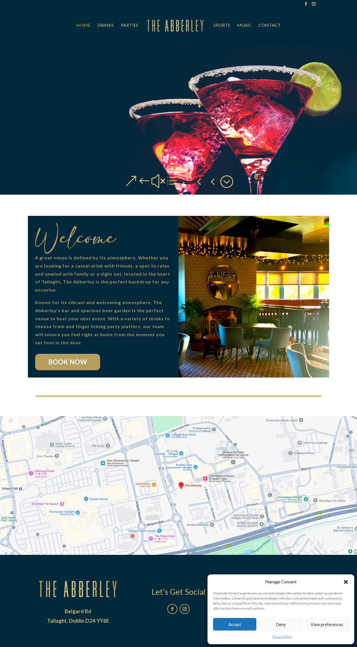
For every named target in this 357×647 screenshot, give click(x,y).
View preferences (327, 624)
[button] (346, 582)
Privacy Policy (282, 636)
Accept (234, 624)
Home (83, 25)
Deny (281, 624)
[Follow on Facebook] (172, 609)
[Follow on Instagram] (185, 609)
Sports (221, 25)
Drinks (105, 25)
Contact (270, 25)
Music (244, 25)
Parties (129, 25)
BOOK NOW (67, 362)
